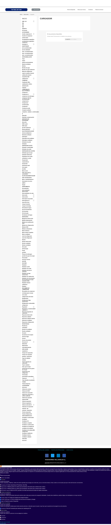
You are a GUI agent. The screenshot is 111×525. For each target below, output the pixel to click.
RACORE (24, 263)
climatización (25, 85)
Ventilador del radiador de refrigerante (28, 431)
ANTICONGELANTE (27, 57)
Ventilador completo (27, 422)
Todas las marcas (99, 9)
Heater (23, 184)
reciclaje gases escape (27, 293)
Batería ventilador (26, 64)
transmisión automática (28, 376)
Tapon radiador (26, 364)
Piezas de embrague (27, 254)
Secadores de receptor (27, 334)
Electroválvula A (26, 129)
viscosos (24, 440)
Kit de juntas (25, 211)
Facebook (3, 508)
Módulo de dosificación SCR (27, 223)
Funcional (3, 479)
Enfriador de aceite (26, 149)
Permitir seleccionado (5, 522)
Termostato (25, 374)
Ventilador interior (26, 435)
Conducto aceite (26, 108)
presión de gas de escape (28, 255)
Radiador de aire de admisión (27, 271)
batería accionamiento (27, 62)
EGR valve (24, 125)
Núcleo (24, 239)
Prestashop (3, 485)
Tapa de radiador (26, 358)
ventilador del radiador (27, 428)
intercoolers (25, 196)
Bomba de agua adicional (28, 69)
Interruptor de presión (27, 198)
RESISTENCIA (25, 324)
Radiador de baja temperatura (26, 274)
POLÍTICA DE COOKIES (43, 450)
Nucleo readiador (26, 243)
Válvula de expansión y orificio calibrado (27, 395)
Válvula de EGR (26, 391)
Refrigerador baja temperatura (26, 301)
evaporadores (25, 161)
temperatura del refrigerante (26, 372)
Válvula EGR (25, 399)
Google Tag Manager (5, 499)
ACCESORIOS (25, 32)
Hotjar (2, 501)
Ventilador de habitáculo (28, 426)
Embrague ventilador (27, 140)
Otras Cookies (4, 510)
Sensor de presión (26, 340)
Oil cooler (24, 246)
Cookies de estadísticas (6, 492)
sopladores (25, 351)
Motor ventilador (26, 234)
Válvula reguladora (26, 403)
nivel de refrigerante (27, 236)
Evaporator (25, 163)
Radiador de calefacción (28, 276)
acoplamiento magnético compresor (28, 42)
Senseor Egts (25, 336)
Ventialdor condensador (28, 417)
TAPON (24, 360)
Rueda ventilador (26, 331)
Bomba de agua (26, 67)
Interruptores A (25, 200)
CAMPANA (24, 80)
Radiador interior (26, 282)
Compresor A (25, 94)
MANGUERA (25, 216)
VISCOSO (24, 438)
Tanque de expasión (27, 354)
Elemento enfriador (26, 134)
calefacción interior (26, 75)
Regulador (24, 307)
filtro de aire (25, 170)
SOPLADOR (25, 349)
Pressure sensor (26, 259)
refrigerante (25, 305)
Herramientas (25, 188)
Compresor (25, 92)
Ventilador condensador (28, 424)
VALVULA (24, 387)
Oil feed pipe (25, 248)
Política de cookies (4, 472)
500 (23, 23)
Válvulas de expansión (27, 406)
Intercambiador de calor (28, 193)
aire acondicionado (26, 48)
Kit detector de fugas (27, 215)
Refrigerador (25, 298)
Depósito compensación (28, 117)
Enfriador (24, 143)
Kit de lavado (25, 213)
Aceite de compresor (27, 35)
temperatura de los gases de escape (28, 369)
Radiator (24, 286)
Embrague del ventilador (28, 138)
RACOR (24, 261)
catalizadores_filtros (27, 84)
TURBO (24, 381)
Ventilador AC (25, 421)
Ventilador (24, 419)
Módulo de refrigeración (28, 225)
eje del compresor (26, 127)
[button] (36, 10)
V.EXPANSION (25, 385)
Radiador (24, 264)
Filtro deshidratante (27, 177)
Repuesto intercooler (27, 314)
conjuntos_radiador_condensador (28, 111)
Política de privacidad (5, 475)
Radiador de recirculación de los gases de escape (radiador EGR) (28, 279)
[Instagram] (64, 455)
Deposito (24, 115)
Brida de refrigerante (27, 71)
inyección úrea (25, 202)
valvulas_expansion (27, 410)
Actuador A (25, 44)
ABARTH (24, 28)
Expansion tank (26, 165)
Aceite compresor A (27, 34)
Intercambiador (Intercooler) (25, 191)
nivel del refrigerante (27, 237)
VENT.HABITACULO (27, 415)
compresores (25, 101)
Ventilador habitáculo (27, 433)
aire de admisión (26, 49)
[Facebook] (47, 455)
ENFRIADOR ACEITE (27, 145)
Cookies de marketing (5, 503)
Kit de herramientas (27, 209)
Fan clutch (24, 167)
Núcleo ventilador (26, 245)
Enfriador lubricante (27, 154)
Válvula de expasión (27, 397)
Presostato (24, 257)
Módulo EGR (25, 227)
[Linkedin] (58, 455)
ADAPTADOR (25, 46)
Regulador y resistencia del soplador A (28, 309)
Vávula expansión (26, 412)
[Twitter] (52, 455)
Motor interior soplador (27, 232)
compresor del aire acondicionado (26, 98)
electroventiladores (26, 133)
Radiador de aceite (26, 268)
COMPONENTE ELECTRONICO (26, 90)
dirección (24, 122)
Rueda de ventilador (27, 329)
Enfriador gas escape (27, 152)
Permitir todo (3, 523)
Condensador (25, 104)
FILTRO (24, 169)
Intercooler (24, 195)
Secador (24, 333)
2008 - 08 (24, 21)
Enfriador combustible (27, 147)
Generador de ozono (27, 181)
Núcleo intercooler (26, 241)
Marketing (3, 519)
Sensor (24, 338)
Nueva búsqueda (71, 9)
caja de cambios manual (28, 73)
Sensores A (25, 342)
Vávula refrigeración (27, 413)
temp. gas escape (26, 366)
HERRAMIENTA (26, 186)
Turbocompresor (26, 383)
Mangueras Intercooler (27, 218)
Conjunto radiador (26, 110)
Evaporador (25, 160)
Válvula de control (26, 389)
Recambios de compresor (28, 291)
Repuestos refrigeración (28, 322)
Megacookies (3, 486)
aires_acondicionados (27, 51)
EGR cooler (25, 124)
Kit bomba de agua (26, 207)
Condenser (25, 106)
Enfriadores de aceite (27, 156)
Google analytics (4, 497)
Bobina (24, 66)
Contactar (90, 9)
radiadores (24, 284)
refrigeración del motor (27, 296)
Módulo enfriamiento (27, 228)
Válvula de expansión (27, 392)
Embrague (24, 136)
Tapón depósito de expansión (26, 362)
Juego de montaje (26, 205)
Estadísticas (3, 517)
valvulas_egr (25, 408)
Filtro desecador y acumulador (26, 173)
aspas (23, 60)
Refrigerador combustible (28, 303)
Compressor (25, 102)
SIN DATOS (25, 345)
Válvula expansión (26, 401)
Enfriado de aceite (26, 142)
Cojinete (24, 87)
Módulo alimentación (27, 220)
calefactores (25, 78)
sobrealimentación (26, 347)
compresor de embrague (28, 96)
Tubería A (24, 378)
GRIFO (23, 183)
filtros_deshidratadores (27, 179)
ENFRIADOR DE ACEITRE (28, 151)
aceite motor (25, 37)
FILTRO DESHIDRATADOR (28, 175)
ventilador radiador (26, 436)
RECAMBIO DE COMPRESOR (25, 289)
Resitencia (24, 325)
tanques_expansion (27, 356)
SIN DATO (24, 343)
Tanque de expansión (27, 352)
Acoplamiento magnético (28, 39)
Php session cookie (5, 490)
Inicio (24, 18)
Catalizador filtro (26, 82)
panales (24, 252)
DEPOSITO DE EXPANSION (25, 120)
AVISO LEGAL (69, 450)
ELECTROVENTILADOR (28, 131)
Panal (23, 250)
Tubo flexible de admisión (28, 380)
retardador (24, 327)
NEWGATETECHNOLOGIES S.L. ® (55, 462)
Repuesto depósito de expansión (27, 312)
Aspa (23, 58)
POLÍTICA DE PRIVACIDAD (57, 450)
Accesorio (24, 30)
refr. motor (24, 294)
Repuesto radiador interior (28, 318)
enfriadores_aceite (26, 158)
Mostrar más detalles (5, 477)
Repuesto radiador (26, 316)
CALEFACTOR (25, 76)
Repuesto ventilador (27, 320)
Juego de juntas (26, 204)
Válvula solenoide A (27, 404)
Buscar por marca (82, 9)
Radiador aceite (26, 266)
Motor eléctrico (25, 230)
